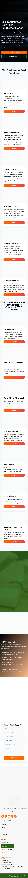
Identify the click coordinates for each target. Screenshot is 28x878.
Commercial (5, 842)
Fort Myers (5, 672)
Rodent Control (10, 169)
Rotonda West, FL (18, 657)
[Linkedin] (15, 816)
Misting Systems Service (7, 849)
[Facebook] (2, 816)
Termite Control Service (7, 853)
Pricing (3, 827)
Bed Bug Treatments (12, 243)
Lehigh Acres (6, 669)
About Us (4, 824)
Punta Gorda (6, 654)
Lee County (14, 669)
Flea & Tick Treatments (13, 363)
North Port (19, 664)
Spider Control (9, 329)
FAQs (3, 831)
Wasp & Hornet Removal (14, 398)
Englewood (14, 654)
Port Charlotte (19, 652)
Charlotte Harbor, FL (8, 659)
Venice (20, 672)
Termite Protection (11, 280)
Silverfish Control (11, 431)
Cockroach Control (11, 132)
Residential (4, 846)
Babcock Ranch (6, 657)
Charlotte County (7, 652)
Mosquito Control (11, 206)
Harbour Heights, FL (8, 664)
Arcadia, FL (17, 667)
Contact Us (4, 834)
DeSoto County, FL (7, 667)
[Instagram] (12, 816)
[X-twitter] (6, 816)
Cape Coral (13, 672)
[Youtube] (9, 816)
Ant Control (8, 93)
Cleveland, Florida (7, 662)
